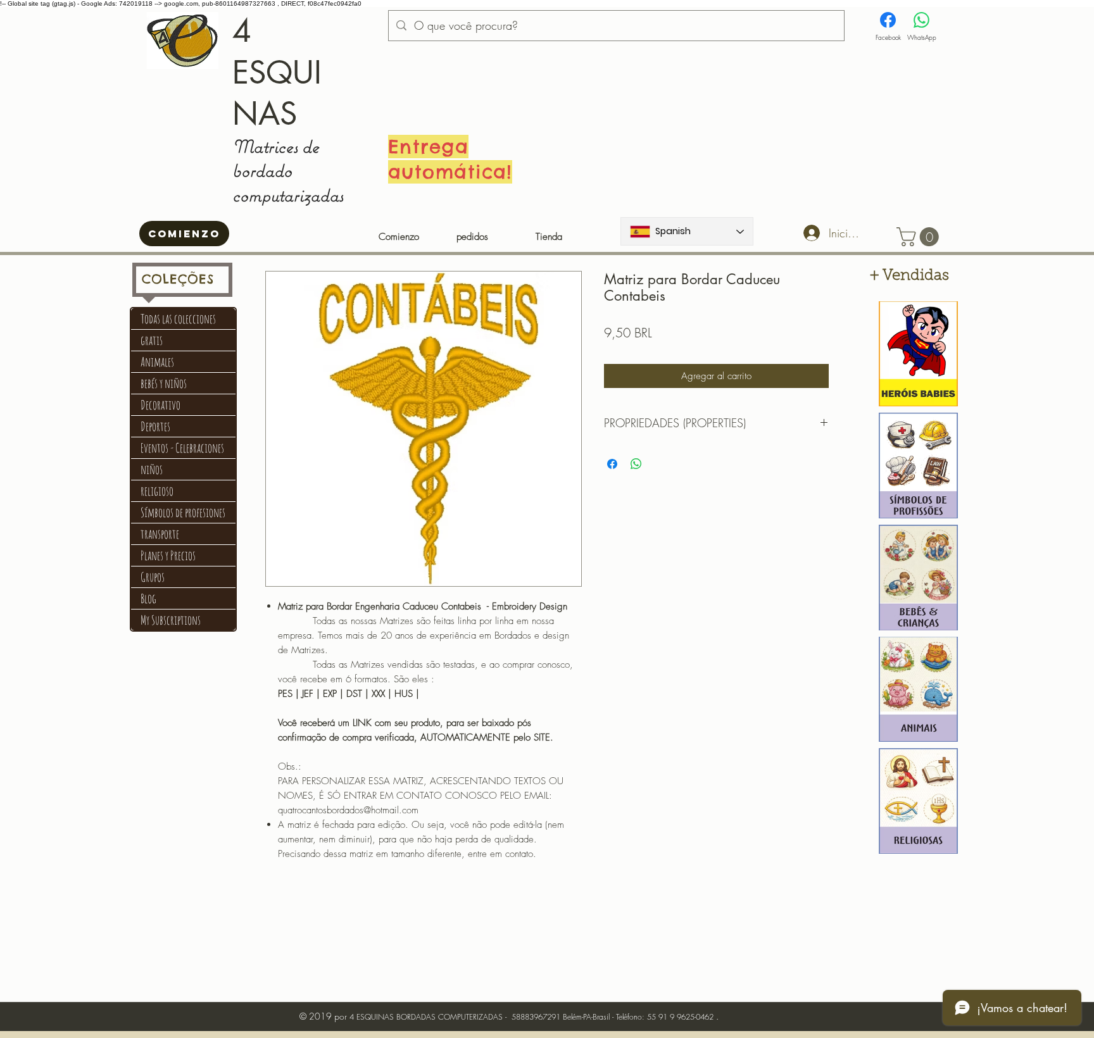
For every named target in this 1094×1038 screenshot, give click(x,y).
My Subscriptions (171, 620)
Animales (157, 362)
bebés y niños (164, 383)
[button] (919, 236)
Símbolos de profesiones (183, 512)
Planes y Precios (168, 555)
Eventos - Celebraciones (182, 448)
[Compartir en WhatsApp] (636, 464)
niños (152, 469)
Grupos (153, 577)
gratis (152, 340)
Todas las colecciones (178, 319)
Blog (148, 598)
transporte (160, 534)
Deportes (155, 426)
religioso (157, 491)
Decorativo (160, 405)
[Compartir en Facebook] (612, 464)
